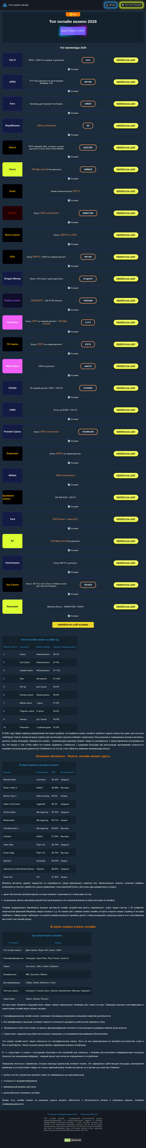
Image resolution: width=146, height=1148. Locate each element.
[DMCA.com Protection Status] (73, 1141)
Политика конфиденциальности (62, 1114)
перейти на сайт (125, 60)
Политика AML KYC (90, 1114)
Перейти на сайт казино (73, 625)
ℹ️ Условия (73, 69)
